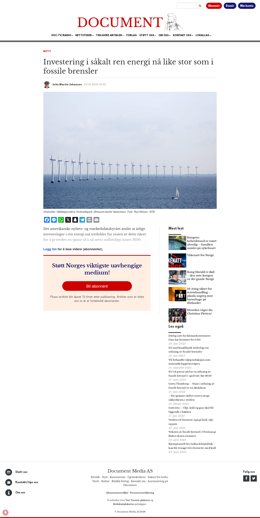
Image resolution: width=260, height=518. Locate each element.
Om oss (20, 492)
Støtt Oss (146, 35)
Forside (95, 477)
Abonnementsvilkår (117, 492)
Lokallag (202, 35)
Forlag (131, 35)
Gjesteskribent (137, 477)
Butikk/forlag (120, 481)
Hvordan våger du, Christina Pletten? (200, 311)
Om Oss (163, 35)
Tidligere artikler (109, 35)
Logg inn (50, 249)
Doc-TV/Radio (61, 35)
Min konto (246, 6)
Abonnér (214, 6)
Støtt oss (21, 472)
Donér (230, 6)
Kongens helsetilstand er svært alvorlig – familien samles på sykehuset (201, 243)
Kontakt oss (182, 35)
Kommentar (117, 477)
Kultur (105, 481)
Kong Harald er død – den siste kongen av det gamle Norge (200, 275)
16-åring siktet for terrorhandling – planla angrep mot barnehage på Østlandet (200, 296)
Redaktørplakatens (123, 504)
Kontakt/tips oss (26, 482)
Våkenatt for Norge (200, 255)
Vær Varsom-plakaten (138, 500)
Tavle (95, 481)
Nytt (47, 51)
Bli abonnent (97, 286)
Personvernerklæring (142, 492)
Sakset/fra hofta (158, 477)
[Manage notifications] (5, 512)
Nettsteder (83, 35)
